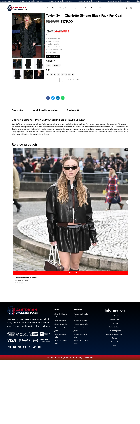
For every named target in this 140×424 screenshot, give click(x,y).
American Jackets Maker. (65, 357)
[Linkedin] (39, 346)
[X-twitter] (29, 346)
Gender (50, 60)
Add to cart (73, 80)
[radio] (48, 65)
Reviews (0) (73, 110)
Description (18, 110)
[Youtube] (14, 346)
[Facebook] (9, 346)
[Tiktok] (34, 346)
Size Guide (52, 56)
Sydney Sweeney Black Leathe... (26, 277)
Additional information (45, 110)
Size (48, 69)
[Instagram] (24, 346)
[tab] (18, 110)
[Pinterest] (19, 346)
